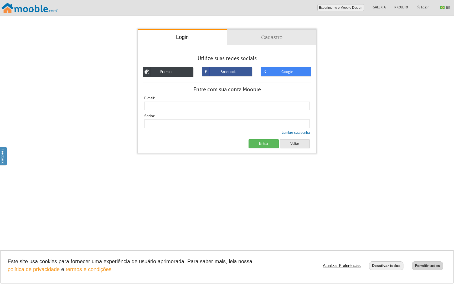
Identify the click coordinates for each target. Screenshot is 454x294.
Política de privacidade (34, 269)
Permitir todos (427, 265)
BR (447, 7)
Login (425, 6)
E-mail (149, 98)
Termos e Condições (88, 269)
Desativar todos (386, 265)
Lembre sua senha (296, 132)
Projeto (401, 6)
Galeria (379, 6)
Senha (149, 116)
